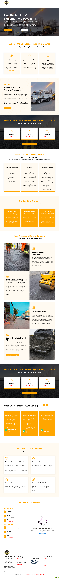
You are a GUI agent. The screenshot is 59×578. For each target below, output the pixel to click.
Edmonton (46, 560)
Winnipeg (45, 565)
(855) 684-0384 (29, 136)
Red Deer (45, 563)
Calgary (45, 558)
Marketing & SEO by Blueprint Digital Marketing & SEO (35, 574)
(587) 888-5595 (11, 136)
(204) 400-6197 (47, 136)
